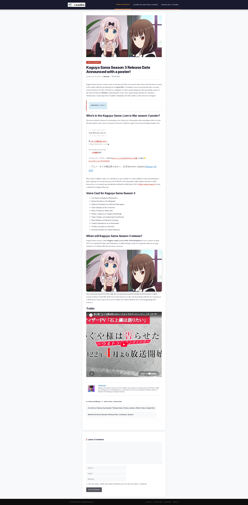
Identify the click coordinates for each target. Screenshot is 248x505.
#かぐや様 (133, 158)
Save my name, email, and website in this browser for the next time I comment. (117, 484)
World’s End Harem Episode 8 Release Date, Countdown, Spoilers (110, 414)
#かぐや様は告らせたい (99, 141)
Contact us (149, 502)
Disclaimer (168, 502)
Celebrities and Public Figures (145, 4)
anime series (108, 401)
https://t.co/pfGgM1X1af (121, 158)
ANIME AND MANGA (93, 62)
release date (117, 401)
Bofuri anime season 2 (146, 184)
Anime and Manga (123, 4)
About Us (175, 502)
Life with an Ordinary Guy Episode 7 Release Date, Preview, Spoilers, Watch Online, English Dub (121, 408)
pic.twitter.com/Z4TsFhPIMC (99, 161)
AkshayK (102, 385)
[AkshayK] (91, 392)
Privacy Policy (158, 502)
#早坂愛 (95, 152)
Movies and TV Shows (169, 4)
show (102, 105)
